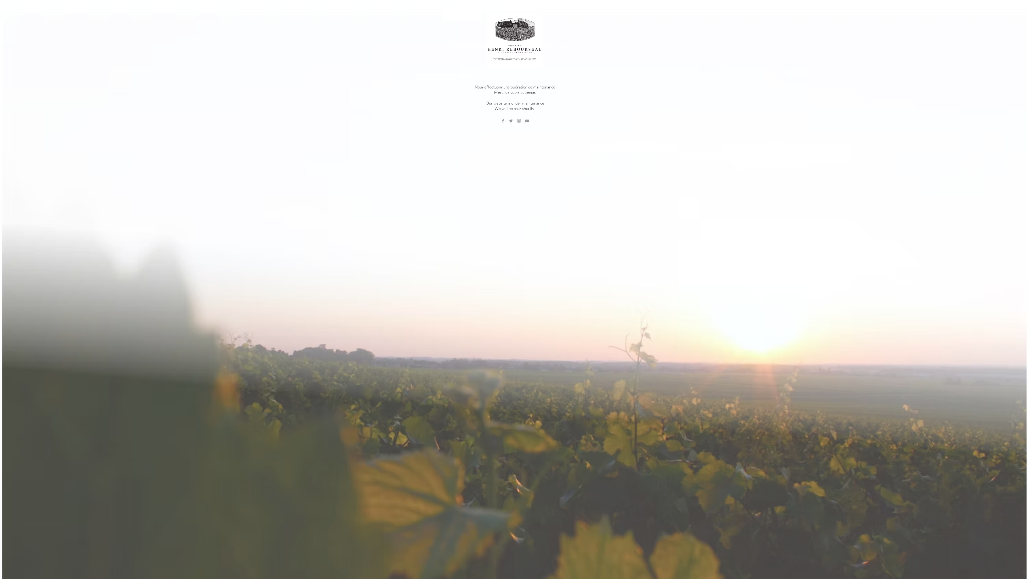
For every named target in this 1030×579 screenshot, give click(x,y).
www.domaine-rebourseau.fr (506, 176)
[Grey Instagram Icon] (519, 120)
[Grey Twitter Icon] (511, 120)
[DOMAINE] (462, 14)
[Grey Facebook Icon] (503, 120)
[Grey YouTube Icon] (527, 120)
